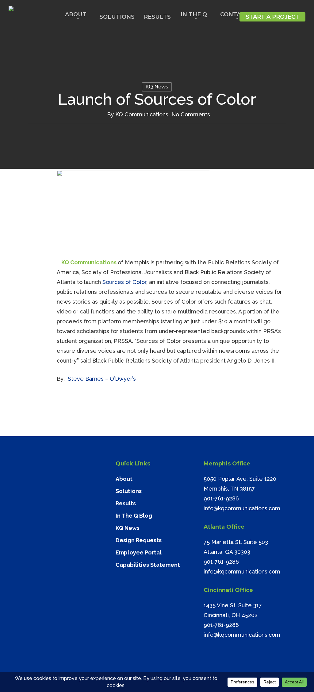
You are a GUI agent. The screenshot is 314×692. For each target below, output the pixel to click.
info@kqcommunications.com (242, 508)
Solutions (129, 491)
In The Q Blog (134, 515)
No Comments (190, 114)
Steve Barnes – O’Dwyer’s (102, 378)
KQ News (156, 87)
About (124, 479)
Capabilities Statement (148, 565)
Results (126, 503)
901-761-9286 (221, 498)
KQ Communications (141, 114)
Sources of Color (124, 282)
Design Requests (139, 540)
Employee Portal (139, 552)
